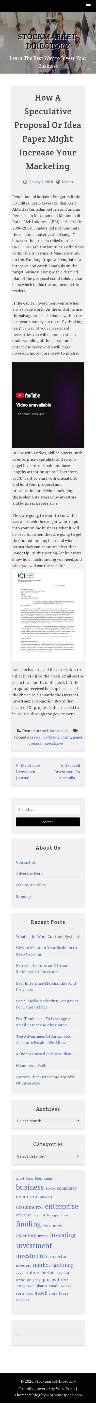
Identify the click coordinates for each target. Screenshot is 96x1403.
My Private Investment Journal (28, 771)
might (66, 737)
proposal (35, 743)
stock (41, 1292)
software (66, 1286)
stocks (53, 1293)
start (30, 1293)
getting (57, 1225)
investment (34, 1245)
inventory (26, 1235)
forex (64, 1215)
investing (63, 1234)
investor (58, 1256)
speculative (54, 743)
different (45, 1197)
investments (32, 1256)
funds (47, 1225)
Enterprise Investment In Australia (67, 771)
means (19, 1273)
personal (63, 1273)
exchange (24, 1215)
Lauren (67, 181)
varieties (22, 1300)
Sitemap (23, 896)
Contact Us (26, 862)
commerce (67, 1188)
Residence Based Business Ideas (44, 1054)
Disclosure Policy (31, 885)
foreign (52, 1215)
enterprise (61, 1206)
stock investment (54, 730)
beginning (43, 1178)
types (63, 1293)
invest (43, 1235)
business (30, 1187)
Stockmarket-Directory (48, 41)
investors (23, 1265)
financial (39, 1215)
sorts (20, 1293)
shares (41, 1285)
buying (50, 1188)
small (54, 1285)
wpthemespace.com (64, 1395)
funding (28, 1223)
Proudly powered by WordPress (47, 1388)
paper (77, 737)
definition (26, 1196)
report (64, 1280)
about (20, 1178)
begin (29, 1178)
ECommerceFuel (30, 1065)
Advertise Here (29, 873)
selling (20, 1286)
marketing (51, 737)
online (32, 1272)
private (20, 1280)
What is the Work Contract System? (48, 936)
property (34, 1279)
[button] (89, 6)
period (47, 1272)
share (30, 1286)
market (41, 1264)
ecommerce (29, 1206)
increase (34, 737)
